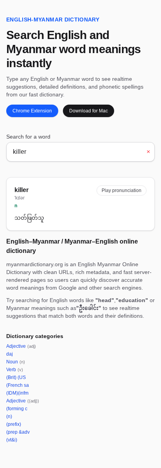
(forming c (16, 408)
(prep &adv (18, 432)
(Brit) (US (16, 377)
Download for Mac (88, 111)
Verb (14, 369)
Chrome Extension (32, 111)
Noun (15, 362)
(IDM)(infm (17, 393)
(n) (9, 416)
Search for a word (28, 136)
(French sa (17, 385)
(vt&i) (11, 440)
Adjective (21, 346)
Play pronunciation (121, 190)
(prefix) (13, 424)
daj (9, 354)
